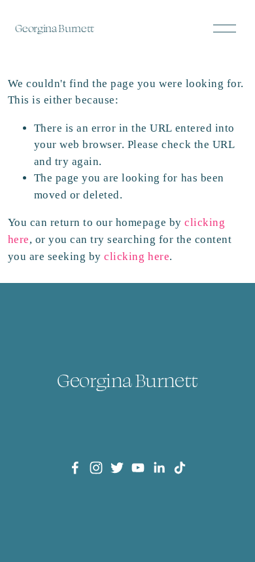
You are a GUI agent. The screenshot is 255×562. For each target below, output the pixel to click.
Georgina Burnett (54, 28)
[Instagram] (96, 467)
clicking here (136, 256)
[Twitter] (117, 467)
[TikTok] (179, 467)
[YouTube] (137, 467)
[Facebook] (75, 467)
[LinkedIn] (158, 467)
